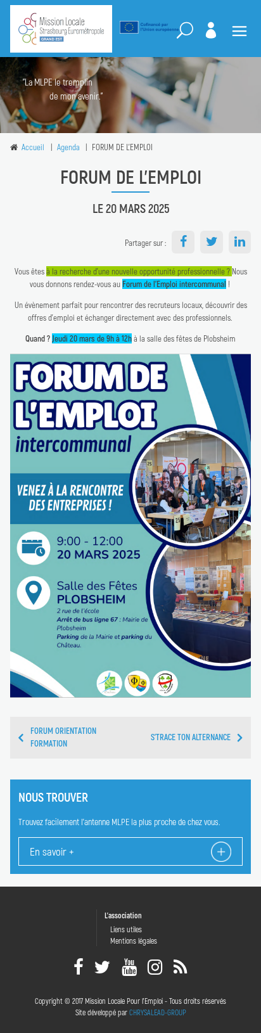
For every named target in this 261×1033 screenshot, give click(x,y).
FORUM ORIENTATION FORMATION (63, 737)
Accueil (33, 147)
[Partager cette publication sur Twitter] (211, 242)
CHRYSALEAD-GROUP (157, 1012)
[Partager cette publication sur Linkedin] (240, 242)
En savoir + (52, 851)
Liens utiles (126, 929)
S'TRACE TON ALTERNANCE (191, 737)
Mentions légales (133, 940)
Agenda (68, 147)
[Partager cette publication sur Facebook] (183, 242)
